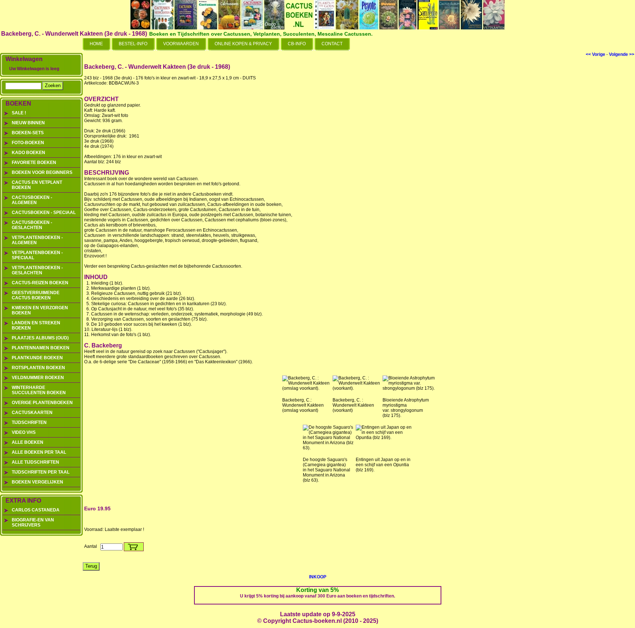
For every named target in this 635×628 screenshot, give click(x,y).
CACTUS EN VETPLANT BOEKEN (37, 185)
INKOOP (317, 576)
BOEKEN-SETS (28, 132)
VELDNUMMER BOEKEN (38, 377)
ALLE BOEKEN (27, 442)
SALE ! (19, 112)
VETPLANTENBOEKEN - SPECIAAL (37, 255)
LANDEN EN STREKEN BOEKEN (36, 325)
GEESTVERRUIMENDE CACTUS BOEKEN (36, 295)
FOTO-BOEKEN (28, 142)
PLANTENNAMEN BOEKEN (40, 347)
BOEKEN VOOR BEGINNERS (42, 172)
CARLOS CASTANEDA (36, 510)
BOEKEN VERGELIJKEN (37, 482)
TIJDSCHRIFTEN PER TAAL (40, 472)
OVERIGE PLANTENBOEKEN (42, 402)
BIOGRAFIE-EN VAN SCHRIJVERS (33, 522)
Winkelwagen (24, 59)
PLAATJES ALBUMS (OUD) (40, 337)
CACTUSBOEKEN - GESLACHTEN (32, 225)
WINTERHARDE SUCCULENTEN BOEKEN (39, 390)
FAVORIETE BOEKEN (34, 162)
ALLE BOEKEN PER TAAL (39, 452)
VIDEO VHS (24, 432)
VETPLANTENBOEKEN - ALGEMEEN (37, 240)
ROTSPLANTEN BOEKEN (38, 367)
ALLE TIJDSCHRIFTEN (35, 462)
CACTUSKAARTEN (32, 412)
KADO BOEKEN (28, 152)
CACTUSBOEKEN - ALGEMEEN (32, 200)
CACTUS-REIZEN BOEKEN (40, 282)
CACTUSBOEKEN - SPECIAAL (44, 212)
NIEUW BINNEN (28, 122)
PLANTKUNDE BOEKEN (37, 357)
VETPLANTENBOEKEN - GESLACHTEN (37, 270)
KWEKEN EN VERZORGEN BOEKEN (40, 310)
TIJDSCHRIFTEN (29, 422)
